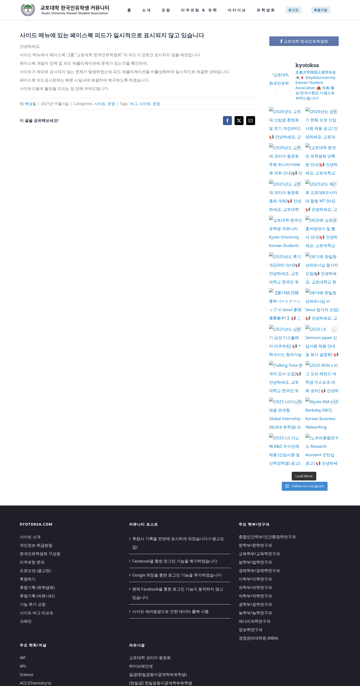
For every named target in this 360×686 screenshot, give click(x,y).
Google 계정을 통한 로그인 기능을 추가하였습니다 (177, 575)
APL (23, 666)
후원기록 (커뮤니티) (37, 595)
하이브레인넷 (141, 666)
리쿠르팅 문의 (32, 562)
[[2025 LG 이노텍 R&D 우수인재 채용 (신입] (286, 450)
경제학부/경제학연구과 (259, 570)
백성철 (30, 103)
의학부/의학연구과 (255, 587)
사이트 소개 (30, 536)
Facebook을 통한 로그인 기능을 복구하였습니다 (174, 561)
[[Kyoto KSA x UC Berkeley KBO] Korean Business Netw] (322, 414)
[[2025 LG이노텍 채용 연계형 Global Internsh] (286, 414)
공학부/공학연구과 (255, 604)
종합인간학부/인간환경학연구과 (267, 536)
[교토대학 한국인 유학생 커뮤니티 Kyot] (286, 233)
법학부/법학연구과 (255, 562)
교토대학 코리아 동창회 (150, 657)
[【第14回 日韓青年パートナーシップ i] (286, 305)
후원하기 (28, 579)
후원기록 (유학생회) (37, 587)
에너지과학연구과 (254, 621)
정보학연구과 (250, 629)
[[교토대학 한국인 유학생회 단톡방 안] (322, 160)
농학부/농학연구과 (255, 612)
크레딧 (26, 621)
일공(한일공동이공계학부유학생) (158, 674)
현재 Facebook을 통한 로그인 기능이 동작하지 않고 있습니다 (177, 593)
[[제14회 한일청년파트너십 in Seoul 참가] (322, 305)
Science (26, 674)
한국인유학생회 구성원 (40, 553)
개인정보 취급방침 (36, 545)
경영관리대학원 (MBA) (258, 638)
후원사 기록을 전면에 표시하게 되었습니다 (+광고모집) (178, 543)
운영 (111, 103)
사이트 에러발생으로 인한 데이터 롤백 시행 (170, 611)
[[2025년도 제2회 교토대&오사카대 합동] (322, 196)
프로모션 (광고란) (35, 570)
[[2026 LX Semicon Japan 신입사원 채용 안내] (322, 342)
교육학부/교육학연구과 (259, 553)
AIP (23, 657)
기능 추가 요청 (33, 604)
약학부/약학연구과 (255, 595)
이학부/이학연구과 (255, 579)
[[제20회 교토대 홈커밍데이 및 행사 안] (322, 233)
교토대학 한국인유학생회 (305, 41)
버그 (133, 103)
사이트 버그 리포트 (36, 612)
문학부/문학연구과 (255, 545)
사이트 (99, 103)
